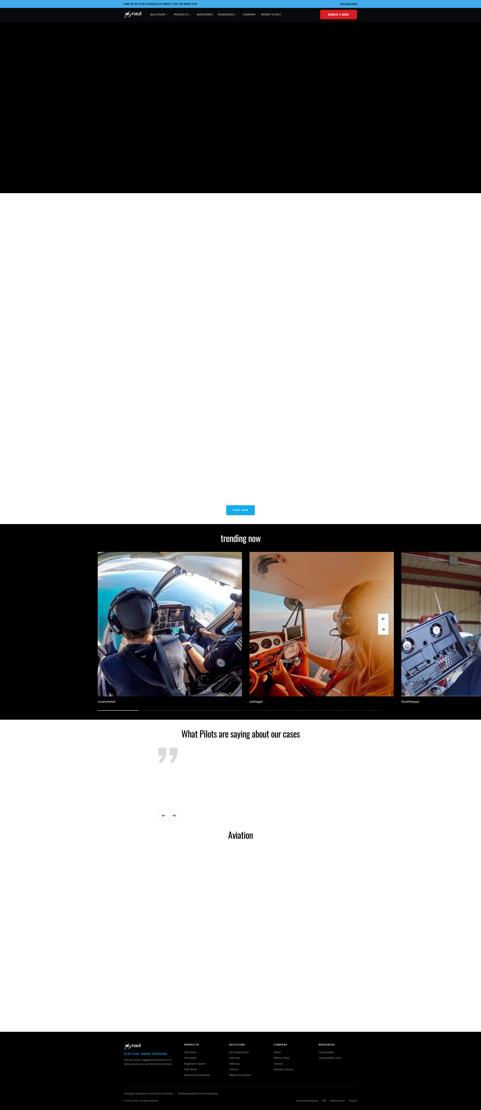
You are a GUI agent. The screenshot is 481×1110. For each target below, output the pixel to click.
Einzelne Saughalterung (204, 1002)
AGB (324, 1100)
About (277, 1052)
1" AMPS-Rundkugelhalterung (277, 1002)
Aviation (234, 1069)
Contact (278, 1063)
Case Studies (326, 1052)
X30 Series (190, 1057)
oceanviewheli (107, 701)
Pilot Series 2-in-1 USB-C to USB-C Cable (349, 1015)
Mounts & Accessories (197, 1075)
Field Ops (234, 1063)
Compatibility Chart (330, 1057)
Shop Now (126, 179)
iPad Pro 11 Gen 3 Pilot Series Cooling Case (204, 277)
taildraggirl (256, 701)
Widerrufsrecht (337, 1100)
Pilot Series (190, 1069)
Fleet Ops (234, 1057)
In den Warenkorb (131, 292)
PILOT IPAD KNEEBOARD (349, 264)
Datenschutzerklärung (307, 1100)
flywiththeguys (410, 701)
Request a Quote (338, 14)
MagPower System (195, 1063)
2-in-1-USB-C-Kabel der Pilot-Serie (277, 277)
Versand (353, 1100)
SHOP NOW (240, 510)
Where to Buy (281, 1057)
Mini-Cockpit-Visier (132, 1002)
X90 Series (190, 1052)
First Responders (239, 1052)
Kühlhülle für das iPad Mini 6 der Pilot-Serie (132, 277)
